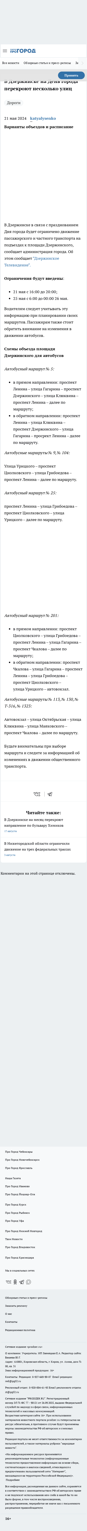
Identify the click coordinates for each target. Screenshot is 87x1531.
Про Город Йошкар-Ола (20, 1194)
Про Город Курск (15, 1204)
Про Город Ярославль (18, 1168)
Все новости (10, 63)
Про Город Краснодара (19, 1257)
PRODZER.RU (36, 1398)
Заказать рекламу (16, 1305)
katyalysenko (43, 118)
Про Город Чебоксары (19, 1151)
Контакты (11, 1321)
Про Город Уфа (14, 1220)
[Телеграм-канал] (22, 1282)
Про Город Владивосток (20, 1247)
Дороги (14, 102)
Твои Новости (14, 1239)
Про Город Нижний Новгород (23, 1231)
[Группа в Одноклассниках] (15, 1282)
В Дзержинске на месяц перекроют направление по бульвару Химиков (33, 825)
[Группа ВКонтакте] (8, 1282)
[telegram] (51, 794)
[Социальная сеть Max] (28, 1282)
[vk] (37, 794)
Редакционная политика (20, 1330)
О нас (8, 1313)
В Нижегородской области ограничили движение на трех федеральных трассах (37, 849)
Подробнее (13, 1480)
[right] (82, 63)
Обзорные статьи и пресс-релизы (47, 63)
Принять (71, 75)
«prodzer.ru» (34, 1346)
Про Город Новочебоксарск (22, 1159)
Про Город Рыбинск (17, 1212)
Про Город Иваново (17, 1186)
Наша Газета (13, 1178)
